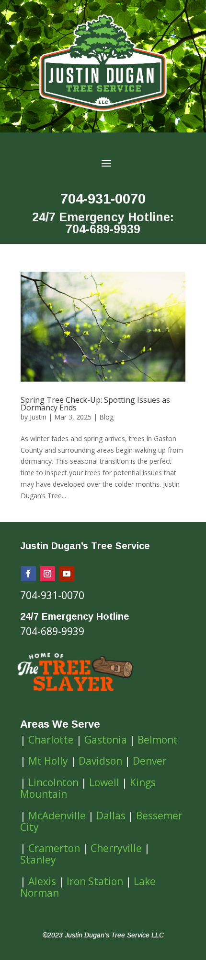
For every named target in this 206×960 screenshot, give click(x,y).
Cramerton (54, 848)
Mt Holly (48, 761)
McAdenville (57, 815)
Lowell (104, 782)
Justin (38, 416)
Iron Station (95, 881)
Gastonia (105, 739)
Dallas (111, 815)
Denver (150, 761)
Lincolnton (53, 782)
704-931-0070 (103, 198)
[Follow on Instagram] (47, 573)
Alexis (42, 881)
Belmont (157, 739)
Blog (106, 416)
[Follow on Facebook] (28, 573)
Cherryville (116, 848)
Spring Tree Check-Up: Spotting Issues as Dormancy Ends (95, 404)
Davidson (100, 761)
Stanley (38, 859)
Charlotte (51, 739)
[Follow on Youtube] (66, 573)
